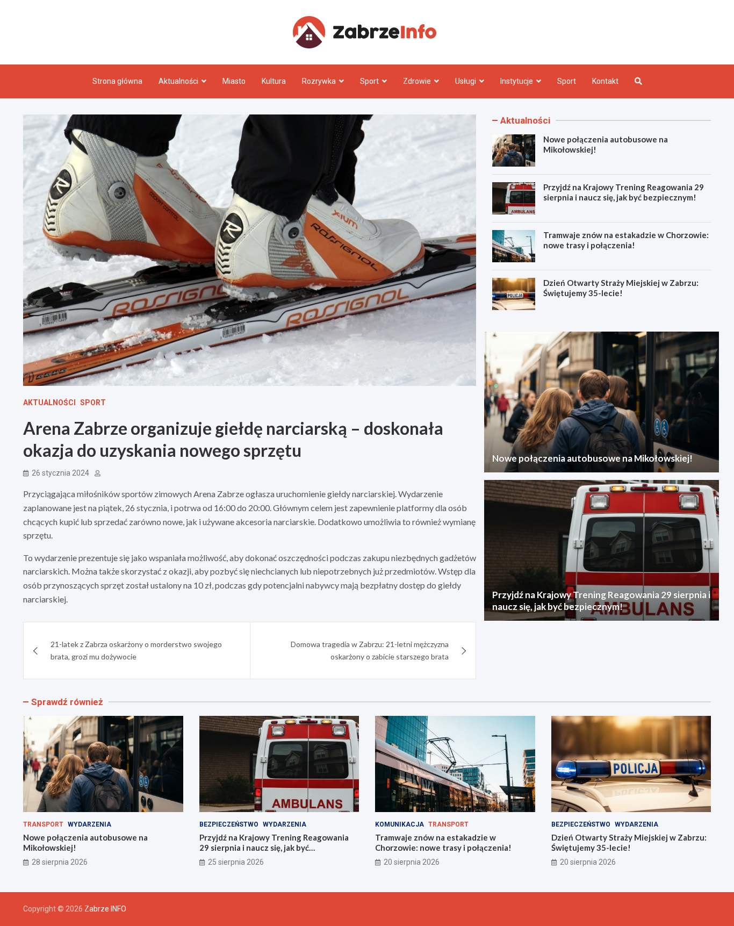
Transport (43, 824)
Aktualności (178, 81)
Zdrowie (417, 81)
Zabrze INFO (105, 909)
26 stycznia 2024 (60, 473)
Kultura (274, 81)
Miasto (234, 81)
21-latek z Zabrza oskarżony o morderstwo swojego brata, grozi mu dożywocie (136, 650)
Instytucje (516, 81)
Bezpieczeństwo (228, 824)
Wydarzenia (89, 824)
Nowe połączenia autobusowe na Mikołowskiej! (592, 458)
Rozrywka (319, 81)
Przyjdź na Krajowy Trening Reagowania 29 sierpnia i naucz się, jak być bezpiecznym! (623, 192)
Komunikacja (399, 824)
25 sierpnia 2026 (236, 862)
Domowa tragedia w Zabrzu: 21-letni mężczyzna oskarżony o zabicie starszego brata (370, 650)
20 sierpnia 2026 (412, 862)
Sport (369, 81)
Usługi (465, 81)
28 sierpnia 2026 (60, 862)
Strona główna (117, 81)
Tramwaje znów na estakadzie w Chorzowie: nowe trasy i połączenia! (626, 240)
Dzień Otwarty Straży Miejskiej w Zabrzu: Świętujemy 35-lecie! (621, 288)
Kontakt (605, 81)
